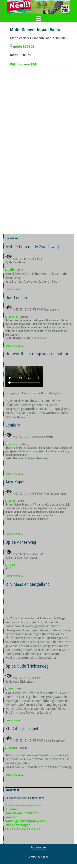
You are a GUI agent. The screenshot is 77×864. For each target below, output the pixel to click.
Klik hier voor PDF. (24, 64)
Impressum (38, 847)
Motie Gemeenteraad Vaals (35, 29)
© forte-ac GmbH (38, 857)
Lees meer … (14, 289)
